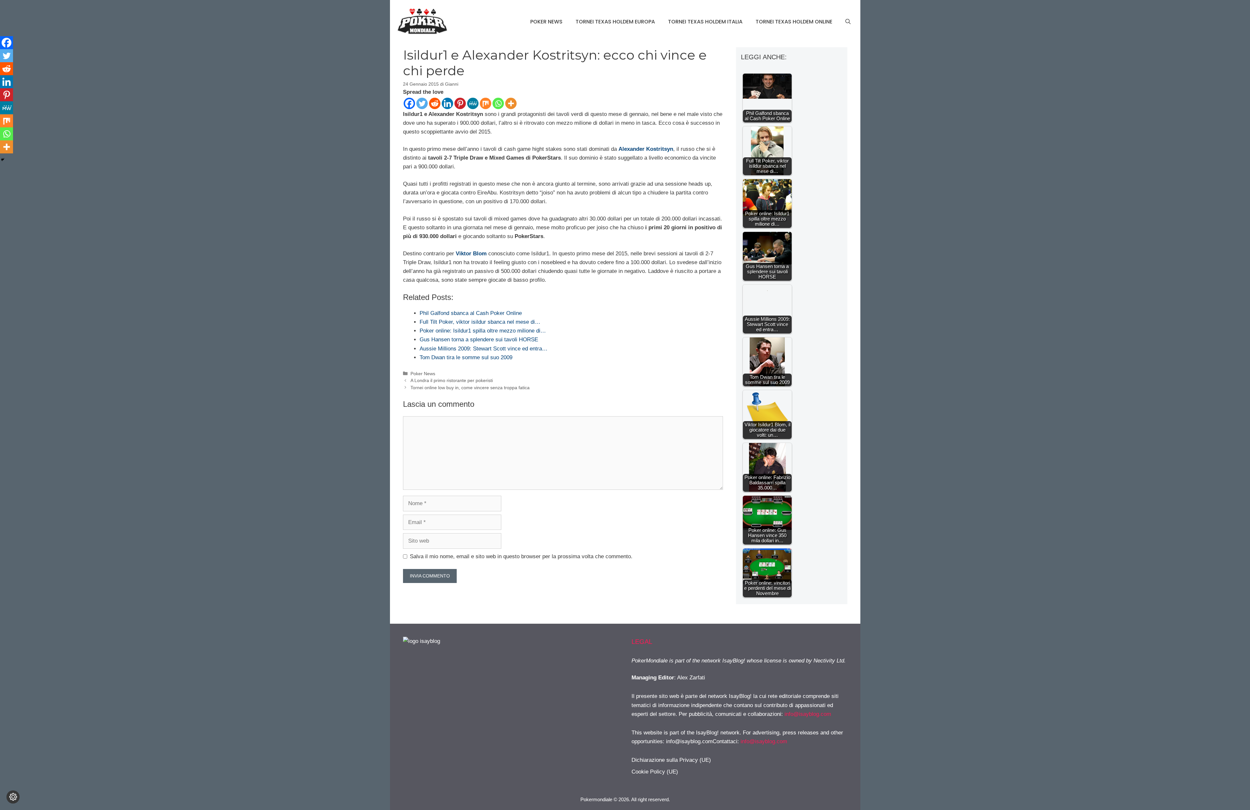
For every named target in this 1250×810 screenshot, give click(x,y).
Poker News (546, 21)
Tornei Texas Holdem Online (794, 21)
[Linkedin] (447, 103)
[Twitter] (422, 103)
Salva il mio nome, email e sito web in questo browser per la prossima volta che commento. (521, 556)
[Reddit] (434, 103)
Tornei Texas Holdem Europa (615, 21)
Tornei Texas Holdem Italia (705, 21)
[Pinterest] (460, 103)
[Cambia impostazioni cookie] (13, 796)
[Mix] (485, 103)
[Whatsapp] (498, 103)
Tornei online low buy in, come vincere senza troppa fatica (470, 387)
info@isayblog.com (808, 714)
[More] (511, 103)
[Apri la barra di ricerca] (848, 22)
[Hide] (2, 159)
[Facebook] (409, 103)
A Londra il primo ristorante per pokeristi (451, 380)
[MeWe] (473, 103)
